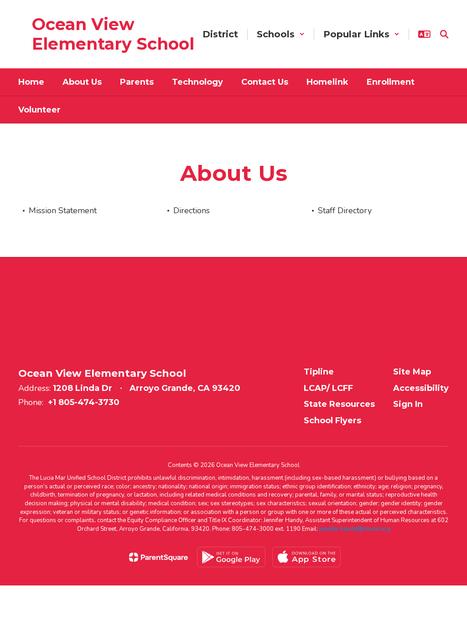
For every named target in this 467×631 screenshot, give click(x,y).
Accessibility (421, 388)
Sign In (408, 404)
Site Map (412, 372)
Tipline (319, 372)
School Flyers (332, 421)
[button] (281, 34)
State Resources (339, 404)
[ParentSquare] (158, 557)
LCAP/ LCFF (328, 388)
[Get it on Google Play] (231, 557)
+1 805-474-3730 (83, 402)
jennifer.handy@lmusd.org (354, 529)
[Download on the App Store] (306, 557)
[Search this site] (444, 34)
